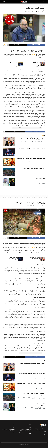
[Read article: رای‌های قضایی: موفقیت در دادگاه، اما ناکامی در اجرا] (9, 172)
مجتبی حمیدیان (28, 127)
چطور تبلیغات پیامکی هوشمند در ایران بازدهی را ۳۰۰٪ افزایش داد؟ (31, 158)
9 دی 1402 (32, 11)
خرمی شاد (37, 353)
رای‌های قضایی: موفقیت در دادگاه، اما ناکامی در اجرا (34, 168)
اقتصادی (30, 427)
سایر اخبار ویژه (41, 5)
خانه (44, 5)
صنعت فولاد (33, 127)
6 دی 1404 (16, 66)
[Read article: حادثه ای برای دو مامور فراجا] (9, 182)
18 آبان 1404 (37, 395)
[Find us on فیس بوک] (46, 434)
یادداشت (14, 127)
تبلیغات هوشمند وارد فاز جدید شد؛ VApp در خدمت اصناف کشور (13, 64)
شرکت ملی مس (27, 353)
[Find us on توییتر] (44, 434)
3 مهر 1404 (38, 180)
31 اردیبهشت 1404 (28, 434)
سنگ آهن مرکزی (39, 127)
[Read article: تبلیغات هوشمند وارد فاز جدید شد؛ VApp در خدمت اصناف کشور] (20, 64)
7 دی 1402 (32, 205)
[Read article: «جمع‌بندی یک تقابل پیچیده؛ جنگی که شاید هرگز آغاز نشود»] (42, 64)
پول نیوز (33, 54)
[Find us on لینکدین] (42, 434)
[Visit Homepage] (24, 2)
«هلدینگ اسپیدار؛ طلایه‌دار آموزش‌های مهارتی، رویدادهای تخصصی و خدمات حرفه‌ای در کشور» (25, 431)
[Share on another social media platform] (8, 45)
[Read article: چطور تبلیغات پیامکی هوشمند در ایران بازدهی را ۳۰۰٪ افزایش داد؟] (9, 162)
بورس (41, 353)
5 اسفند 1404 (37, 66)
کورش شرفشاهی (21, 353)
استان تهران (38, 11)
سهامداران (32, 353)
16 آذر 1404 (38, 159)
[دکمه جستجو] (4, 1)
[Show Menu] (43, 1)
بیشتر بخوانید (24, 189)
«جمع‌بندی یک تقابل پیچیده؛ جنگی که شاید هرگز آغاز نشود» (35, 64)
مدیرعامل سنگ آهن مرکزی (20, 127)
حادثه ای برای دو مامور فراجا (39, 178)
